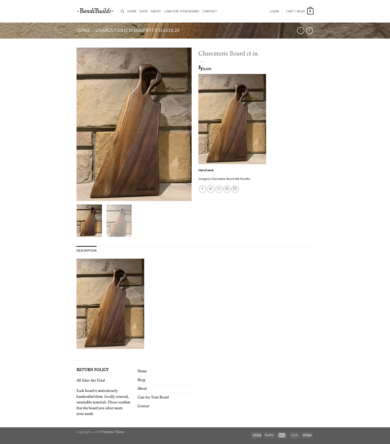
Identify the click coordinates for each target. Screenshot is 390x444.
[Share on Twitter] (210, 189)
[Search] (122, 11)
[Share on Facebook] (202, 189)
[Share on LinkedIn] (235, 189)
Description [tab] (87, 250)
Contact (210, 11)
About (156, 11)
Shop (143, 11)
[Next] (184, 124)
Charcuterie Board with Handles (138, 30)
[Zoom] (82, 195)
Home (131, 11)
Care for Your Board (182, 11)
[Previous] (84, 124)
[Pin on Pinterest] (227, 189)
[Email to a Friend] (219, 189)
